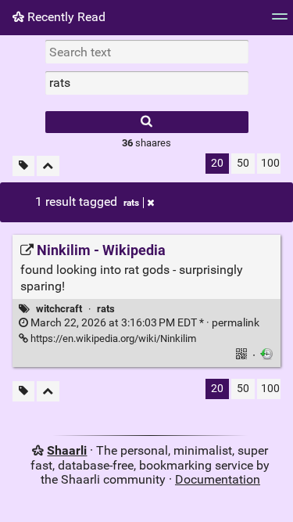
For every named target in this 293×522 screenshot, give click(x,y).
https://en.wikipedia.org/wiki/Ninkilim (112, 338)
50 (243, 163)
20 (217, 163)
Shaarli (67, 450)
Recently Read (64, 16)
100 (270, 163)
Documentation (217, 479)
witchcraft (59, 309)
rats (131, 202)
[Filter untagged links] (23, 166)
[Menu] (279, 21)
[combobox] (146, 83)
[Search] (146, 122)
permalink (143, 322)
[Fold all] (48, 166)
